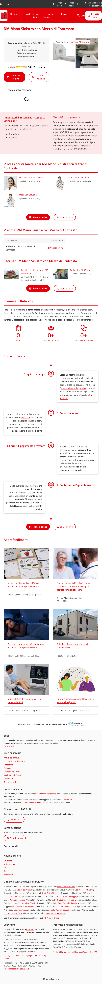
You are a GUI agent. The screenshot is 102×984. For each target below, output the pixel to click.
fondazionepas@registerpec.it (16, 968)
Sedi (5, 871)
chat (64, 395)
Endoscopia (8, 764)
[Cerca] (78, 15)
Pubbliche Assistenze (47, 793)
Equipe (6, 867)
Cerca (83, 15)
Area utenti (8, 874)
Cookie (6, 958)
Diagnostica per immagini (14, 761)
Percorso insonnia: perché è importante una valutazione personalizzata (26, 645)
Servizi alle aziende (12, 782)
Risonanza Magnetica (79, 42)
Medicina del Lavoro (12, 771)
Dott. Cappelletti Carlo (84, 889)
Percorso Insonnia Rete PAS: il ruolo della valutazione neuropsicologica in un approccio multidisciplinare (75, 586)
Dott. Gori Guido (20, 909)
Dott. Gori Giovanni (28, 194)
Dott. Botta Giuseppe (51, 893)
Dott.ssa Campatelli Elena (31, 177)
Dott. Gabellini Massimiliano (22, 906)
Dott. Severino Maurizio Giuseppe (68, 899)
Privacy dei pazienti (12, 955)
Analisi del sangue (11, 757)
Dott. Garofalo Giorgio (27, 903)
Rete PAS (30, 929)
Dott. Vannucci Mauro (69, 906)
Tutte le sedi (9, 746)
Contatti (56, 951)
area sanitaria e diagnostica (73, 388)
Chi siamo (8, 860)
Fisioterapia (9, 768)
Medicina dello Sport (12, 775)
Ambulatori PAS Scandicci (82, 270)
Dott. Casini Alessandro (79, 177)
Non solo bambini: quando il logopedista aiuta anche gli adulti (75, 700)
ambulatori (67, 799)
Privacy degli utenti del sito (33, 955)
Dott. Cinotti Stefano (66, 886)
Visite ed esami (10, 864)
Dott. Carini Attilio (17, 899)
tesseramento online (33, 802)
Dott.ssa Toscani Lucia (13, 896)
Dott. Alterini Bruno (25, 889)
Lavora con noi (67, 951)
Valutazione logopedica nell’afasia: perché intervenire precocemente (24, 584)
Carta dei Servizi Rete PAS (86, 951)
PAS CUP (25, 417)
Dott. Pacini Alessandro (61, 909)
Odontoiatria (9, 778)
